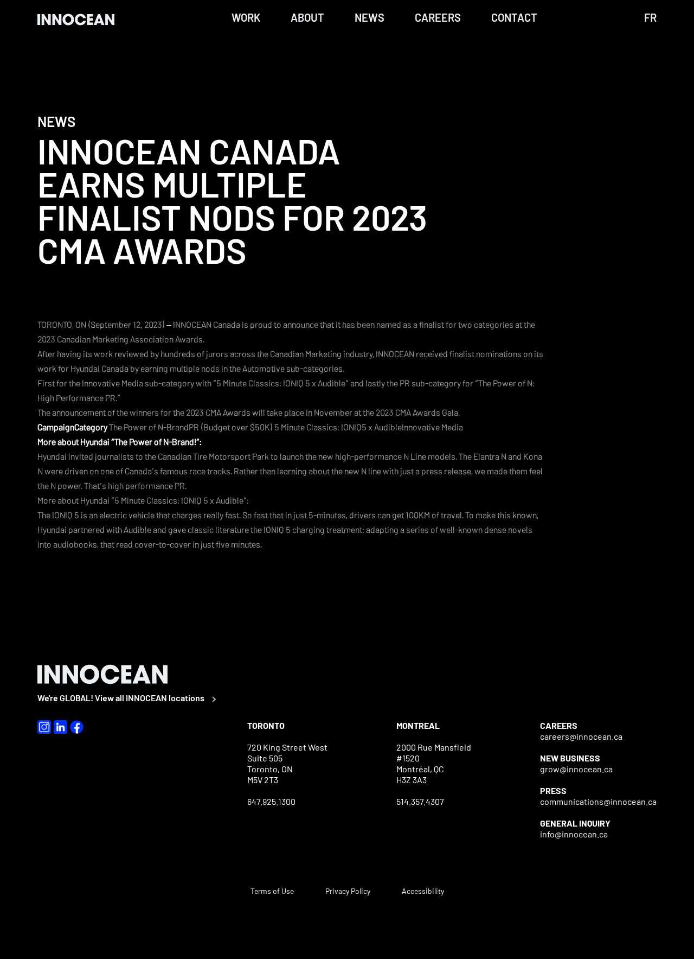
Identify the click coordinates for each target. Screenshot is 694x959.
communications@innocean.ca (598, 801)
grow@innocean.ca (576, 769)
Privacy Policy (347, 891)
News (369, 17)
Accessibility (423, 891)
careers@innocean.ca (581, 736)
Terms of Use (272, 891)
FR (650, 17)
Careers (438, 17)
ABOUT (307, 17)
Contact (514, 17)
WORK (246, 17)
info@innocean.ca (574, 834)
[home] (80, 19)
